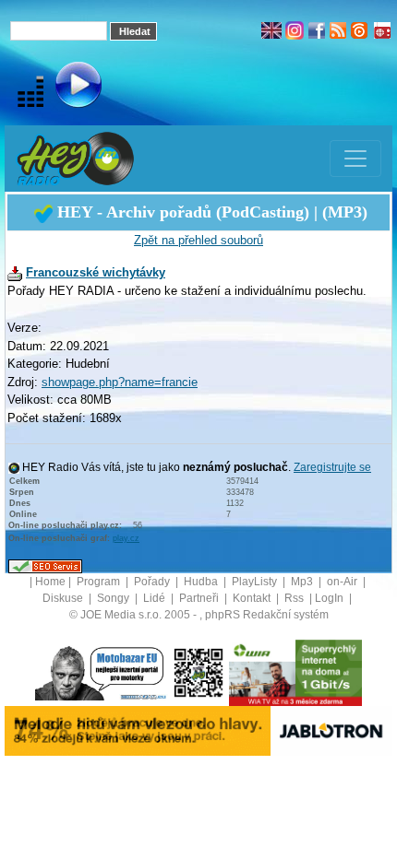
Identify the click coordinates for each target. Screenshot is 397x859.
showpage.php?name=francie (120, 382)
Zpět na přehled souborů (198, 240)
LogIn (330, 598)
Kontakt (253, 598)
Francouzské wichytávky (95, 272)
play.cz (126, 538)
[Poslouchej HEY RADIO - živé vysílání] (63, 87)
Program (100, 581)
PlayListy (256, 581)
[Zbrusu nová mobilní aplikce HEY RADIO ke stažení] (198, 672)
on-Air (343, 581)
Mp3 (303, 581)
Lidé (155, 598)
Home (50, 581)
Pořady (153, 581)
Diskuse (64, 598)
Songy (114, 598)
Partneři (200, 598)
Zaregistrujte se (332, 467)
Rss (295, 598)
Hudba (202, 581)
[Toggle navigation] (355, 158)
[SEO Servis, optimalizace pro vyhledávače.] (45, 565)
